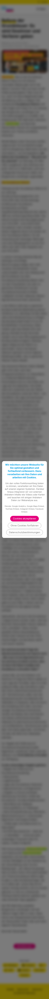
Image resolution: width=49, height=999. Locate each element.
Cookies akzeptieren (24, 518)
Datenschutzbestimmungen (24, 532)
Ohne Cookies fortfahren (25, 525)
